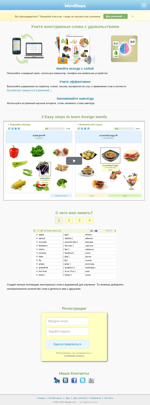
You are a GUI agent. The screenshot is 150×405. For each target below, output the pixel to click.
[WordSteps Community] (57, 380)
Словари (41, 398)
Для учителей (80, 398)
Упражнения (95, 398)
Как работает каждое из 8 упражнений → (29, 90)
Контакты (108, 398)
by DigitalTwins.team (89, 402)
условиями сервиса (74, 355)
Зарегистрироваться (67, 344)
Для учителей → (115, 16)
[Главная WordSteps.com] (75, 5)
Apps (67, 398)
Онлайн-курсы (55, 398)
